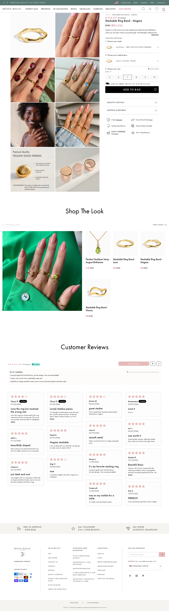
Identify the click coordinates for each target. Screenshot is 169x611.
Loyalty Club (125, 3)
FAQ (152, 3)
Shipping (51, 566)
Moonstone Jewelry (106, 566)
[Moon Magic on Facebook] (131, 576)
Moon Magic (95, 602)
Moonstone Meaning (81, 568)
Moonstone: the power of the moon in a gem (83, 580)
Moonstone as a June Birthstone (81, 563)
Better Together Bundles (107, 562)
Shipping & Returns (116, 110)
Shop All (101, 553)
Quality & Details (115, 102)
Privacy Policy (74, 602)
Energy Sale (31, 9)
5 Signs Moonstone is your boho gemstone (84, 574)
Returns (51, 570)
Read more (155, 35)
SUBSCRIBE (162, 554)
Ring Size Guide (54, 585)
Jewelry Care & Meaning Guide (57, 580)
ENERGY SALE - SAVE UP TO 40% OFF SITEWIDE (34, 3)
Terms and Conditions (57, 589)
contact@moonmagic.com (147, 561)
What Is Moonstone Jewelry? (81, 557)
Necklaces (85, 9)
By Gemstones (60, 9)
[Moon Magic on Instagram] (137, 576)
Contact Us (161, 3)
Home (107, 15)
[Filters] (152, 364)
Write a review (133, 363)
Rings (74, 9)
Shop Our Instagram (106, 578)
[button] (111, 18)
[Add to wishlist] (155, 89)
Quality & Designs (55, 574)
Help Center (52, 558)
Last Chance (125, 9)
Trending (45, 9)
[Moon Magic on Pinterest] (143, 576)
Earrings (98, 9)
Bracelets (111, 9)
